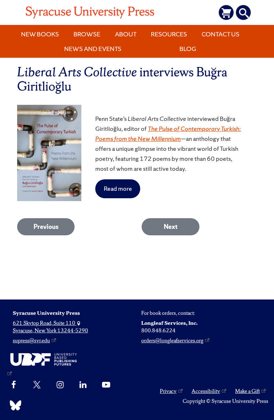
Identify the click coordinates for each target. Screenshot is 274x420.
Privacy (168, 391)
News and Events (92, 49)
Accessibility (206, 391)
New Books (40, 34)
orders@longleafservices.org (172, 340)
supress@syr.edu (31, 340)
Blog (187, 49)
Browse (86, 34)
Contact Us (220, 34)
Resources (169, 34)
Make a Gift (247, 391)
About (126, 34)
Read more (118, 188)
